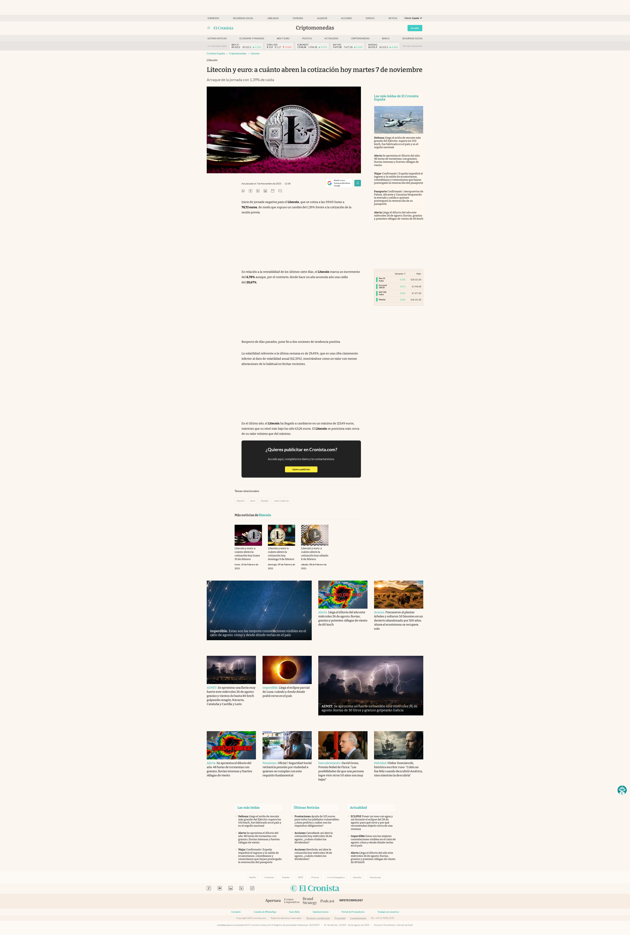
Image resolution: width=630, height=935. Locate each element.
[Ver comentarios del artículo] (280, 191)
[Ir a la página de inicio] (223, 28)
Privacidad (340, 918)
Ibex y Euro (283, 38)
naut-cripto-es (281, 500)
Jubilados (273, 18)
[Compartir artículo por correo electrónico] (272, 191)
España (264, 500)
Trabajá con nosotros (388, 912)
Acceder (415, 28)
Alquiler (322, 18)
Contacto (236, 912)
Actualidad (331, 38)
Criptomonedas (360, 38)
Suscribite (294, 912)
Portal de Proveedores (353, 912)
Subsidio (357, 877)
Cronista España (216, 53)
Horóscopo (375, 877)
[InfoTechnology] (351, 901)
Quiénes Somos (320, 912)
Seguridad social (243, 18)
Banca (385, 38)
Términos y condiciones (318, 918)
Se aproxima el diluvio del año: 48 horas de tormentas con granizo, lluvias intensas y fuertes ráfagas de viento (397, 160)
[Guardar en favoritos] (357, 183)
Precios (315, 877)
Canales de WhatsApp (265, 912)
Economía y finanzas (252, 38)
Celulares (269, 877)
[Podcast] (327, 901)
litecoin (255, 53)
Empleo (370, 18)
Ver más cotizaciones (412, 46)
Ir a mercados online (217, 46)
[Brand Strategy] (310, 901)
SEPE (300, 877)
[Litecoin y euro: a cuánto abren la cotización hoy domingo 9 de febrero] (281, 535)
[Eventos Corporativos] (291, 901)
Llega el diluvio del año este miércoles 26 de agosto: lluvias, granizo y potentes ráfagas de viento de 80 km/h (398, 215)
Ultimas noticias (217, 38)
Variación (399, 274)
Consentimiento (358, 918)
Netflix (392, 18)
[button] (622, 790)
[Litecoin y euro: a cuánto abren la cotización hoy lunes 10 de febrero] (248, 535)
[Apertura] (273, 901)
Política (307, 38)
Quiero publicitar (304, 469)
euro (252, 500)
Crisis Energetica (336, 877)
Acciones (346, 18)
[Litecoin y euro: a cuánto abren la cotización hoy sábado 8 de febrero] (314, 535)
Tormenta (213, 18)
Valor (418, 274)
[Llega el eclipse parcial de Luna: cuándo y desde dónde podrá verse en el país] (287, 670)
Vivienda (298, 18)
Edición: (412, 18)
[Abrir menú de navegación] (209, 28)
